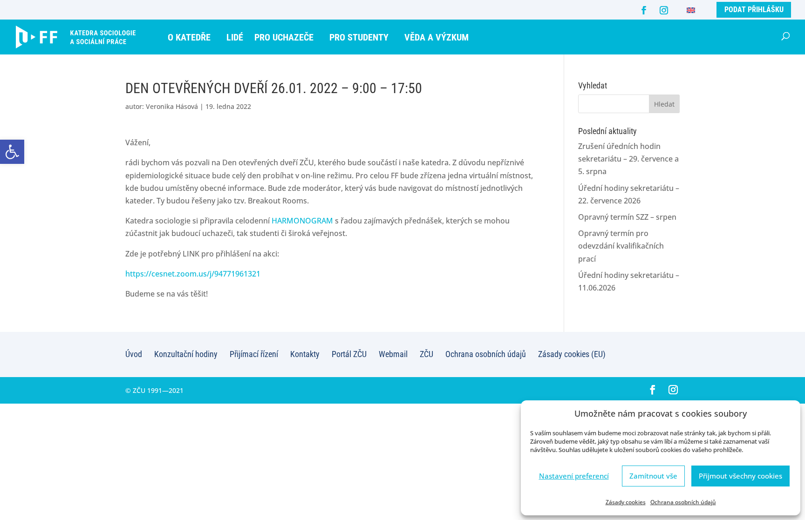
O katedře (189, 37)
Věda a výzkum (436, 37)
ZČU (426, 354)
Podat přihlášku (754, 9)
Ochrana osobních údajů (683, 502)
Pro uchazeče (284, 37)
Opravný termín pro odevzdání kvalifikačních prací (621, 245)
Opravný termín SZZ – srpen (627, 217)
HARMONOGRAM (302, 221)
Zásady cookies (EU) (572, 354)
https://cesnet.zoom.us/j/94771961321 (192, 274)
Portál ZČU (349, 354)
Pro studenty (359, 37)
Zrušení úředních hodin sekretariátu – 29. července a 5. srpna (628, 158)
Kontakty (305, 354)
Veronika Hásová (172, 106)
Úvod (133, 354)
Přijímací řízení (254, 354)
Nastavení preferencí (574, 475)
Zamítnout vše (653, 475)
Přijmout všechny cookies (740, 475)
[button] (12, 152)
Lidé (234, 37)
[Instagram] (664, 10)
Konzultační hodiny (186, 354)
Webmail (393, 354)
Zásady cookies (626, 502)
